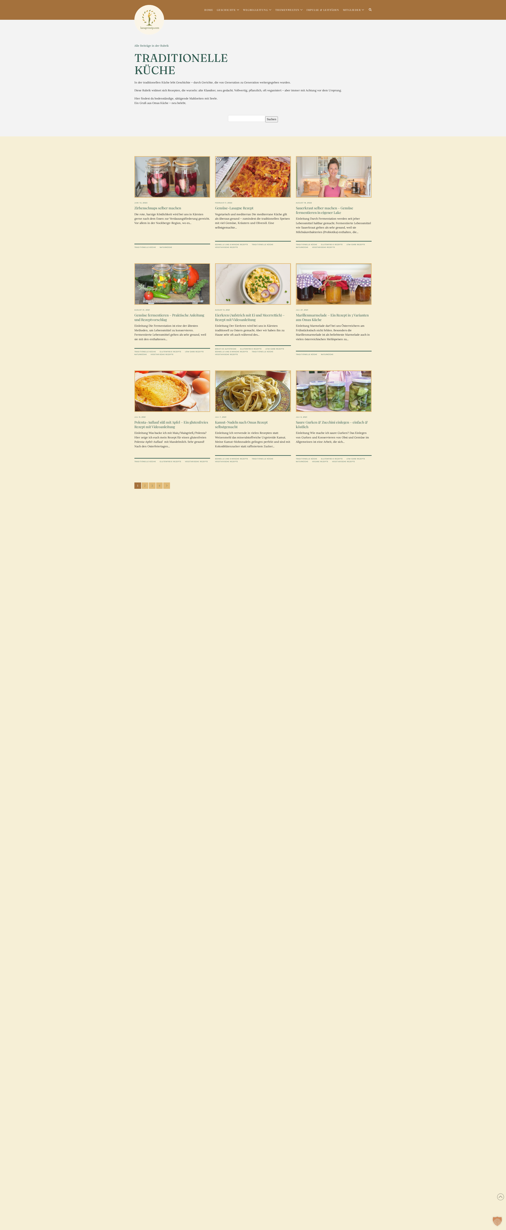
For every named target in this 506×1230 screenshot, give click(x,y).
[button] (497, 1221)
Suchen (271, 119)
